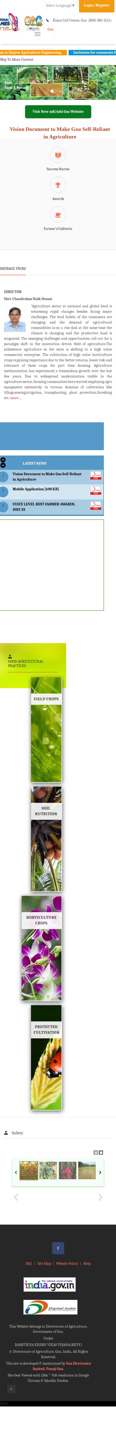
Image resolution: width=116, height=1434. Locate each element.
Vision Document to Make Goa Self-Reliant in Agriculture (60, 133)
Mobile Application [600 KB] (36, 489)
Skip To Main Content (16, 59)
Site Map (44, 1263)
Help (87, 1263)
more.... (16, 398)
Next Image (100, 1197)
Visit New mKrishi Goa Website (58, 111)
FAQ (29, 1263)
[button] (9, 89)
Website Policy (67, 1263)
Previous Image (16, 1197)
